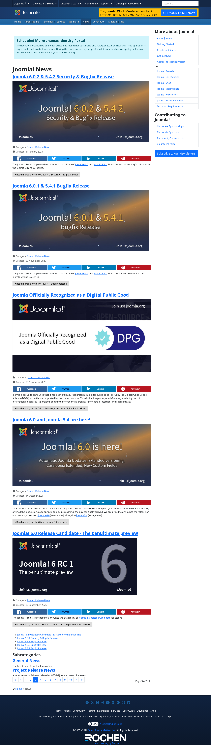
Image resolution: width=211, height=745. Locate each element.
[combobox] (180, 3)
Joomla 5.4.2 (100, 164)
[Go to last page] (82, 679)
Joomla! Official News (38, 377)
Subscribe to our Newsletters (176, 153)
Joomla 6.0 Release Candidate (94, 617)
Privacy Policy (73, 716)
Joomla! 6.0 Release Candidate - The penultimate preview (75, 533)
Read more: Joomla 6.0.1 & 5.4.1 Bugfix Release (41, 283)
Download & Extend (44, 3)
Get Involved (164, 55)
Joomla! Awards (165, 71)
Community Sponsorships (171, 138)
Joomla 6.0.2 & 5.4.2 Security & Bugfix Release (63, 76)
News (86, 21)
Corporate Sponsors (168, 132)
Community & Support (97, 3)
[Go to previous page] (21, 679)
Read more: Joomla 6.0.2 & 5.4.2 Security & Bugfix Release (47, 174)
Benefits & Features (54, 21)
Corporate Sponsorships (170, 126)
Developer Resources (127, 3)
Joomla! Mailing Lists (168, 88)
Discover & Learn (70, 3)
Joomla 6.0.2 (81, 164)
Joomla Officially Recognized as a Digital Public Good (70, 295)
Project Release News (38, 147)
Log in (169, 716)
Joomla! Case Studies (168, 77)
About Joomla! (32, 21)
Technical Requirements (170, 106)
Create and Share (166, 50)
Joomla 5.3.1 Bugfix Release (32, 648)
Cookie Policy (90, 716)
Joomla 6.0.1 (81, 273)
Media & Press (116, 21)
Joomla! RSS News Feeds (170, 100)
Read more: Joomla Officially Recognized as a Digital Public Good (51, 408)
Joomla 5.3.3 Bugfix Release (32, 641)
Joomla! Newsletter (167, 94)
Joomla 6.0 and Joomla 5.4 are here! (51, 419)
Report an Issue (154, 716)
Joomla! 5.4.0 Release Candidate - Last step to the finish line (49, 634)
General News (26, 660)
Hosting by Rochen (105, 743)
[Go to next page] (76, 679)
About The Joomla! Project (171, 61)
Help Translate (136, 716)
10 (70, 679)
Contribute (98, 21)
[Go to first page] (15, 679)
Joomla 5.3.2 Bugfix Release (32, 645)
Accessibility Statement (51, 716)
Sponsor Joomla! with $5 (113, 716)
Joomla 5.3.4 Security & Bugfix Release (37, 638)
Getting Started (165, 44)
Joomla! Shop (164, 82)
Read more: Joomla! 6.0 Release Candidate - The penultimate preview (53, 624)
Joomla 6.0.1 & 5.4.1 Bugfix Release (51, 186)
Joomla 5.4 (81, 515)
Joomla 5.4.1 (100, 273)
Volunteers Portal (166, 144)
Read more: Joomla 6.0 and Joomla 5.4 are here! (41, 522)
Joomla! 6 (74, 21)
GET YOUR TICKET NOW (179, 13)
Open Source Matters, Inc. (102, 730)
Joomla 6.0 (44, 515)
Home (17, 21)
